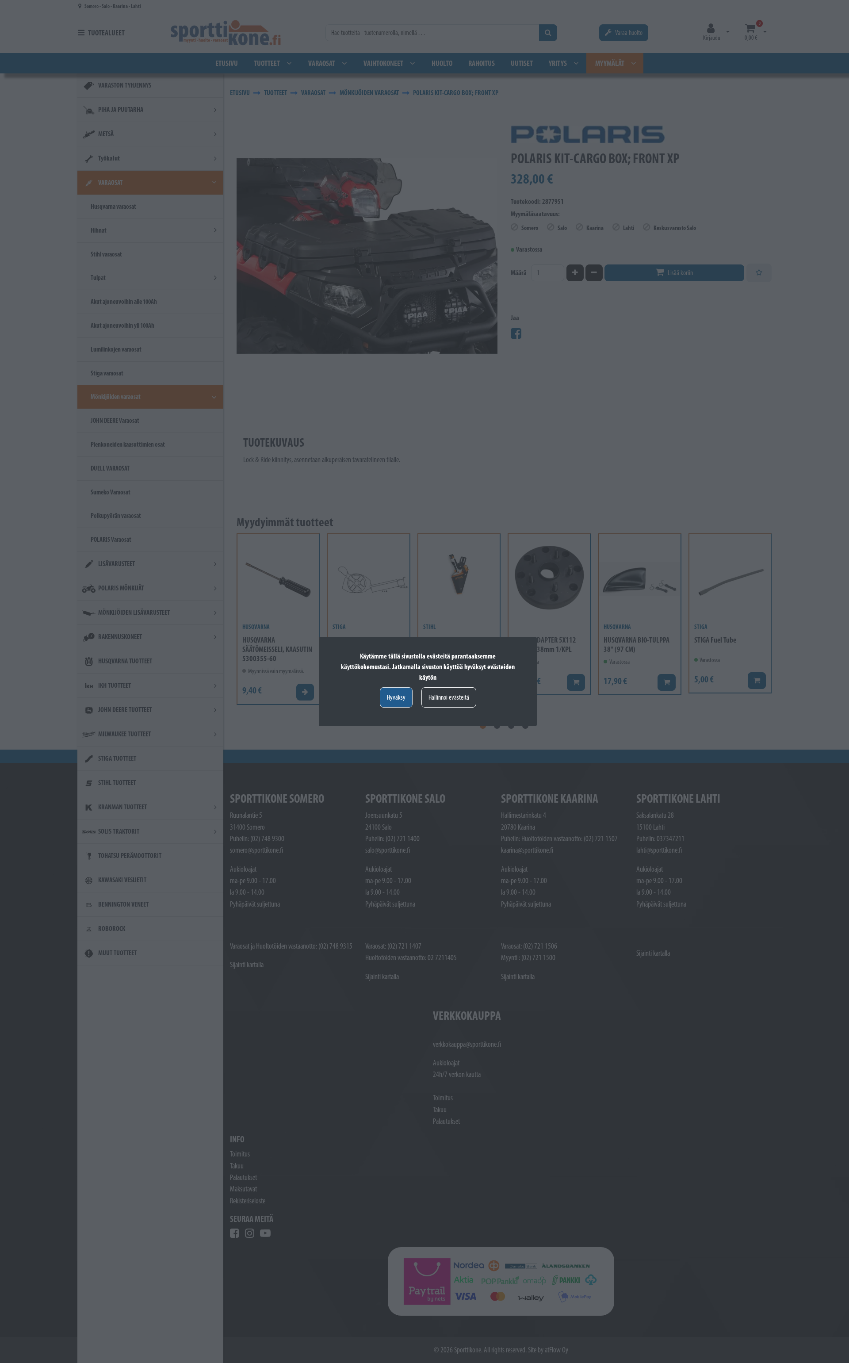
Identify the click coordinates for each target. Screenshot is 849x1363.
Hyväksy (396, 697)
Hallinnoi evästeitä (448, 697)
